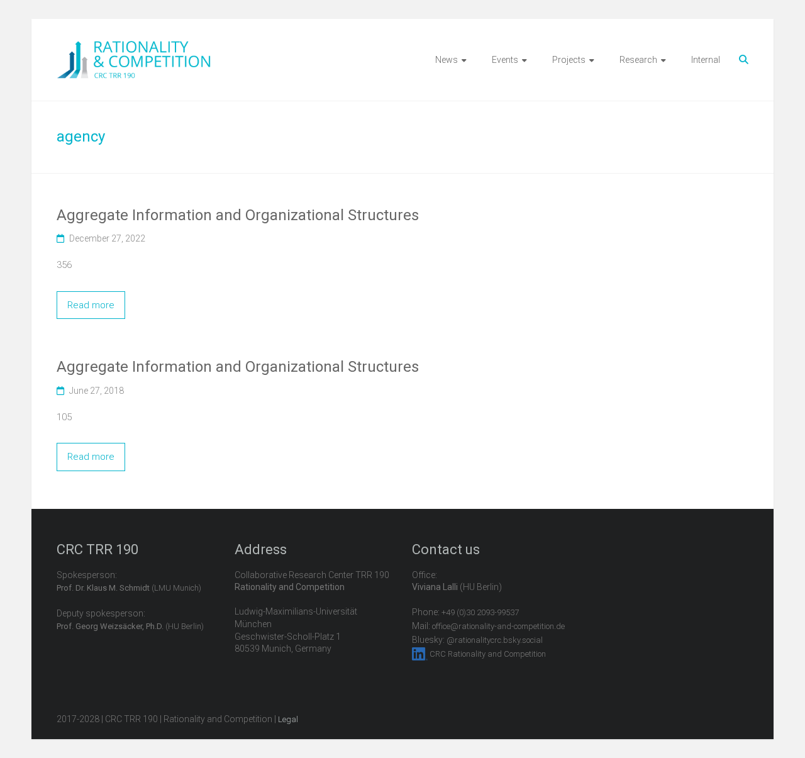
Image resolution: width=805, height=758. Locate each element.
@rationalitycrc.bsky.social (495, 640)
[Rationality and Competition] (134, 47)
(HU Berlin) (130, 626)
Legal (288, 719)
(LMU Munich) (129, 588)
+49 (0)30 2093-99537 (480, 612)
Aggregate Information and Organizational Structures (238, 215)
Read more (90, 305)
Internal (705, 60)
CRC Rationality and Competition (488, 654)
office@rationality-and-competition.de (498, 626)
